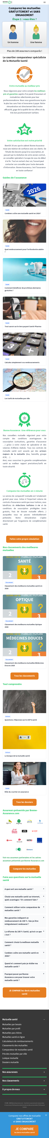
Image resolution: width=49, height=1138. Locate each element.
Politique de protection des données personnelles (25, 1105)
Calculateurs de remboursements (17, 1041)
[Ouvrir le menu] (44, 2)
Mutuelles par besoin (11, 1024)
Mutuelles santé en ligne (13, 1037)
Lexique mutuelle (10, 1058)
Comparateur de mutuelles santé (17, 1049)
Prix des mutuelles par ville (14, 1054)
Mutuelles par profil (11, 1028)
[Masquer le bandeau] (46, 1115)
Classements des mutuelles (14, 1045)
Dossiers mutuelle (10, 1062)
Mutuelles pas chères (12, 1033)
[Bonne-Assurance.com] (7, 2)
